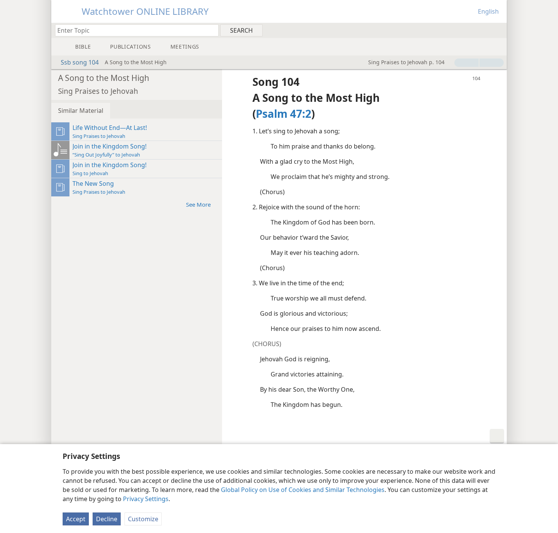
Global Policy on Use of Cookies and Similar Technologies (303, 490)
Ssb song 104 (80, 62)
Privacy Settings (146, 499)
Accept (75, 519)
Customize (143, 519)
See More (198, 204)
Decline (106, 519)
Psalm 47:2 (283, 113)
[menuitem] (498, 30)
